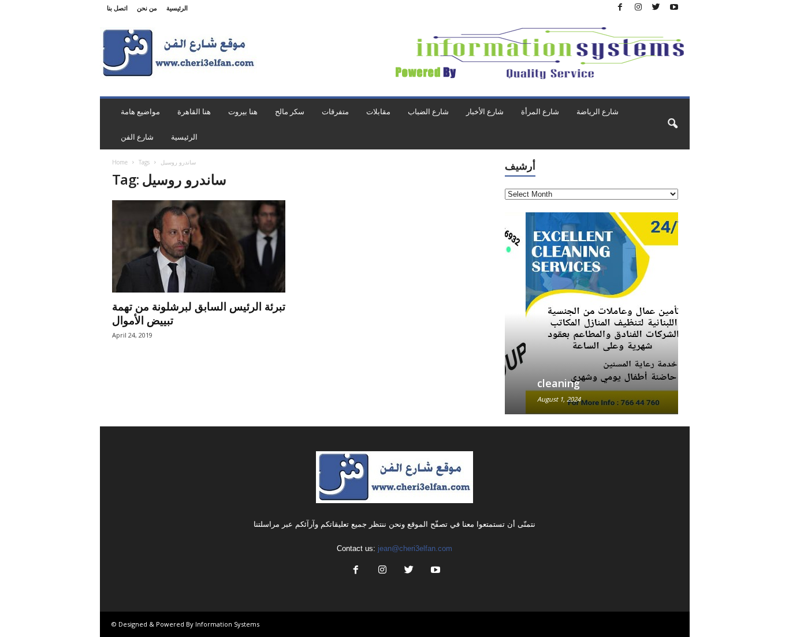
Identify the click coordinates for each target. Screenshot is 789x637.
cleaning (537, 383)
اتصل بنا (117, 7)
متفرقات (335, 111)
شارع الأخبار (485, 111)
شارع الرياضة (597, 111)
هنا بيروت (243, 111)
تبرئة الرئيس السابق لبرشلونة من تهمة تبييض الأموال (198, 313)
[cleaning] (591, 313)
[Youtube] (674, 8)
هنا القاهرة (194, 111)
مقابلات (378, 111)
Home (120, 162)
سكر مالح (289, 111)
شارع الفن (137, 137)
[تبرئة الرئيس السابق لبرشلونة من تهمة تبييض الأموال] (198, 246)
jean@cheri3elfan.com (415, 548)
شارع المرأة (540, 111)
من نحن (147, 7)
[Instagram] (638, 8)
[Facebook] (620, 8)
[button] (672, 124)
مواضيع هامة (140, 111)
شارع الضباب (428, 111)
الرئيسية (177, 7)
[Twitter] (656, 8)
